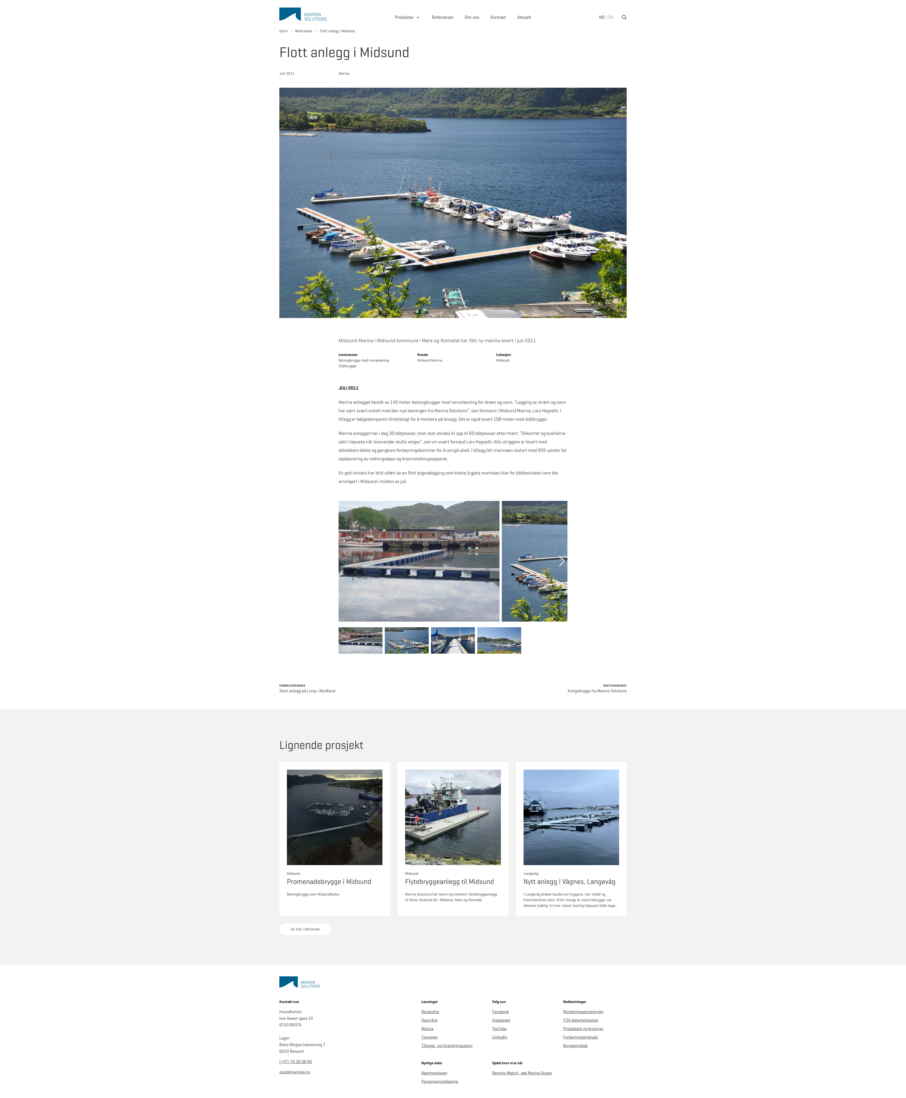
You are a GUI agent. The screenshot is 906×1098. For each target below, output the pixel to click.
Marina (427, 1028)
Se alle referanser (305, 929)
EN (610, 17)
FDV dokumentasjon (580, 1020)
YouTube (499, 1028)
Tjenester (429, 1037)
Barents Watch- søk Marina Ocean (522, 1073)
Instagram (501, 1020)
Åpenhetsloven (434, 1073)
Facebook (500, 1011)
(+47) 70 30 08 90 (295, 1061)
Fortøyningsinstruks (580, 1037)
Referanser (303, 31)
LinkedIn (499, 1037)
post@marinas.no (294, 1072)
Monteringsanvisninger (583, 1011)
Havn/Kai (429, 1020)
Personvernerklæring (439, 1081)
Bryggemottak (575, 1045)
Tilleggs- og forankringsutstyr (447, 1045)
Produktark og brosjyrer (583, 1028)
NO (602, 17)
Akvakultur (430, 1011)
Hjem (283, 31)
